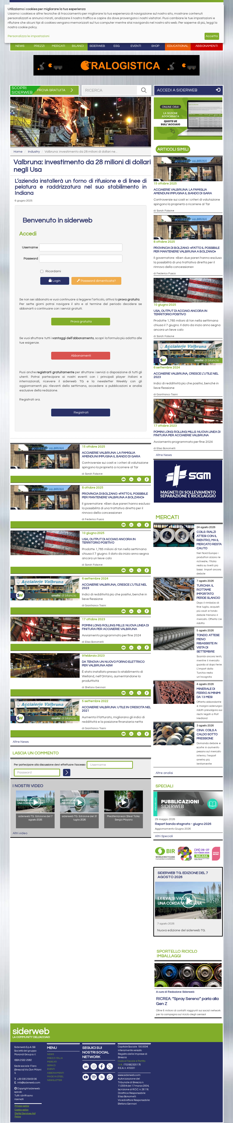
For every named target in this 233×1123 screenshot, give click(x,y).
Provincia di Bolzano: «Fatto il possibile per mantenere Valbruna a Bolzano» (115, 495)
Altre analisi (164, 773)
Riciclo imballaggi (177, 953)
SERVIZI (51, 1065)
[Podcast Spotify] (93, 1077)
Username (30, 247)
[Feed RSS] (101, 1077)
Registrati (81, 412)
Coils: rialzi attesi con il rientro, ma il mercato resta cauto (209, 540)
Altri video (20, 833)
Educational (177, 46)
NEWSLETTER (54, 1080)
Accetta (212, 36)
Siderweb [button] (97, 46)
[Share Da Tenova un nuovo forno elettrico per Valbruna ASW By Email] (123, 692)
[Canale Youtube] (85, 1077)
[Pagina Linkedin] (85, 1066)
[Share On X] (139, 479)
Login (56, 280)
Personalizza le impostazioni (28, 36)
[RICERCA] (144, 90)
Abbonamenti (206, 46)
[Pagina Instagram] (93, 1066)
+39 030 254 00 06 (27, 1079)
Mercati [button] (58, 46)
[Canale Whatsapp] (109, 1077)
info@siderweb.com (28, 1082)
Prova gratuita (81, 321)
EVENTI (51, 1069)
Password (31, 258)
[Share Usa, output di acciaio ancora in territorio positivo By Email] (123, 570)
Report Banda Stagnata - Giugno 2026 (183, 824)
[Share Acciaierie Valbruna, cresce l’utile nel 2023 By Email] (123, 611)
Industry (34, 151)
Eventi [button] (136, 46)
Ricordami (52, 271)
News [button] (19, 46)
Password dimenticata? (98, 280)
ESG (117, 46)
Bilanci (78, 46)
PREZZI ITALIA (55, 1058)
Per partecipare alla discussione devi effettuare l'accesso (49, 764)
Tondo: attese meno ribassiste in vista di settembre (208, 643)
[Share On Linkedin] (131, 479)
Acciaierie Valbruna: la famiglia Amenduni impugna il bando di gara (111, 454)
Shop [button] (155, 46)
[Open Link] (116, 65)
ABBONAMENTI (55, 1073)
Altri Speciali (164, 836)
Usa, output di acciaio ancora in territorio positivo (109, 541)
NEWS (50, 1054)
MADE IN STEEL (55, 1076)
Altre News (21, 741)
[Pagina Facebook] (101, 1066)
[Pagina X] (109, 1066)
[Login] (66, 772)
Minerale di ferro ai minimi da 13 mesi (208, 693)
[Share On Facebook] (146, 479)
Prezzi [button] (39, 46)
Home (18, 151)
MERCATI (52, 1062)
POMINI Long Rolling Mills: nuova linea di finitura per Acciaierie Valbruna (115, 627)
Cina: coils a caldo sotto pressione (207, 734)
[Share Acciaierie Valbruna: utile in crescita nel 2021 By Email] (123, 733)
